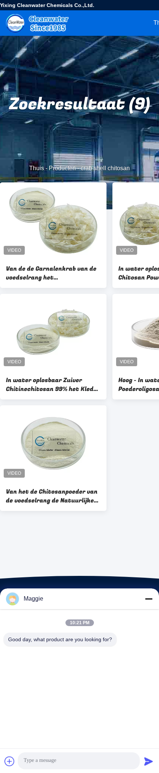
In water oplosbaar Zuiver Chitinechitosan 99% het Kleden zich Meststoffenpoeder (53, 385)
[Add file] (9, 761)
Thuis (36, 168)
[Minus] (148, 598)
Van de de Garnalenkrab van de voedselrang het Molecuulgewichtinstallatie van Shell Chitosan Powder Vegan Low (53, 273)
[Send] (149, 761)
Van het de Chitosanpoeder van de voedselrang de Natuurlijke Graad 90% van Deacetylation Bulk (52, 496)
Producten (62, 168)
